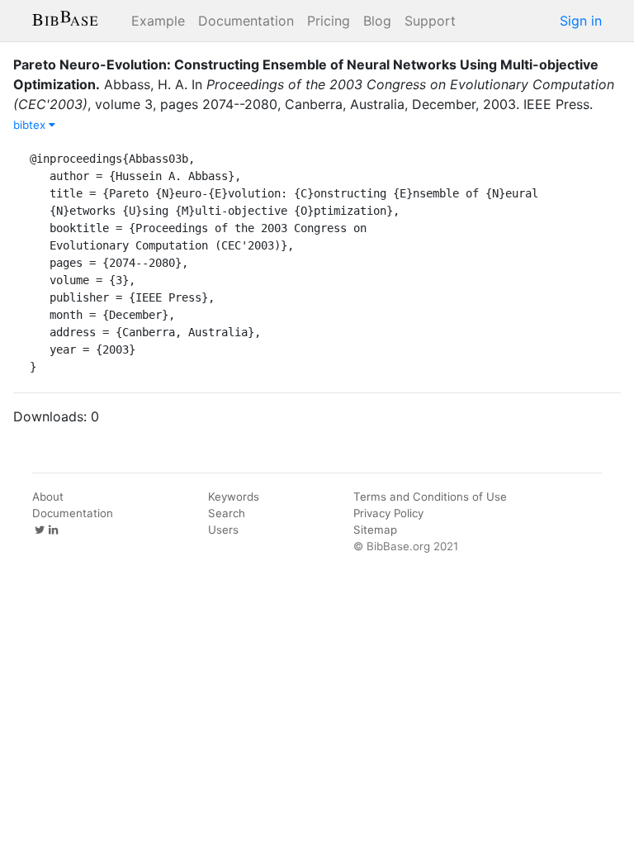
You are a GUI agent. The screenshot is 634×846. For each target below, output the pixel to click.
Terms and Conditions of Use (430, 496)
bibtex (31, 124)
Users (223, 529)
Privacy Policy (388, 513)
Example (158, 20)
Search (226, 513)
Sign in (581, 20)
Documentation (246, 20)
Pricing (328, 20)
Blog (377, 20)
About (48, 496)
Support (430, 20)
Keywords (233, 496)
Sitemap (375, 529)
